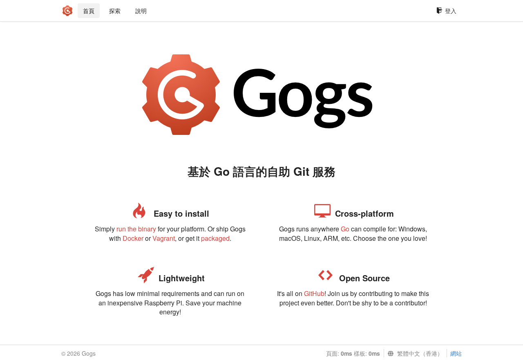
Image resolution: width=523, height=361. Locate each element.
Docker (133, 238)
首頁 (88, 11)
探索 (115, 11)
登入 (450, 11)
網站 (456, 353)
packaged (215, 238)
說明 (141, 11)
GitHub (314, 293)
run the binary (136, 228)
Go (345, 228)
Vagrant (163, 238)
